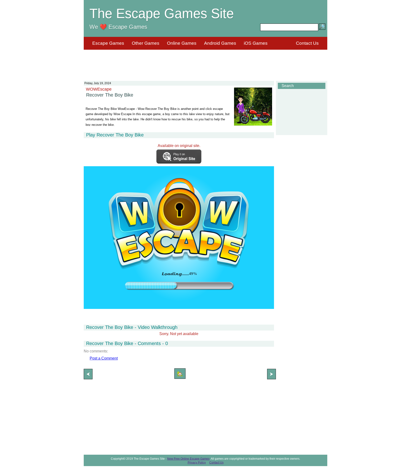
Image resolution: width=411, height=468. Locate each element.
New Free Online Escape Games (188, 458)
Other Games (145, 43)
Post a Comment (104, 358)
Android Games (220, 43)
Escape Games (108, 43)
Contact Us (307, 43)
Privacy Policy (197, 462)
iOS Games (256, 43)
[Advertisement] (205, 62)
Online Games (181, 43)
